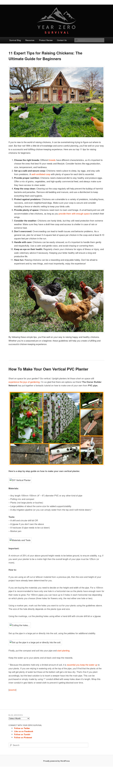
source (12, 689)
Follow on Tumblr (22, 734)
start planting (63, 650)
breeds (52, 159)
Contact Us (62, 40)
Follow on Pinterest (23, 737)
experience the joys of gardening (24, 381)
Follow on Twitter (22, 728)
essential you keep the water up (82, 664)
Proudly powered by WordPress (56, 761)
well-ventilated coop (40, 174)
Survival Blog (15, 40)
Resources (29, 40)
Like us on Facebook (23, 731)
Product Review (46, 40)
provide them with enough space (74, 213)
